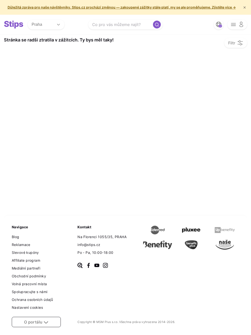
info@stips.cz (88, 245)
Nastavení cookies (27, 307)
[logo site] (14, 24)
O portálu (34, 322)
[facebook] (88, 266)
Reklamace (21, 245)
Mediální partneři (26, 268)
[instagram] (105, 266)
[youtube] (97, 266)
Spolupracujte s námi (29, 292)
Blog (15, 237)
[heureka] (80, 266)
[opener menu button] (237, 24)
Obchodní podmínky (29, 276)
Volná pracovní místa (29, 284)
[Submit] (157, 24)
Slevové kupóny (25, 252)
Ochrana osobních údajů (32, 299)
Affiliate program (26, 260)
